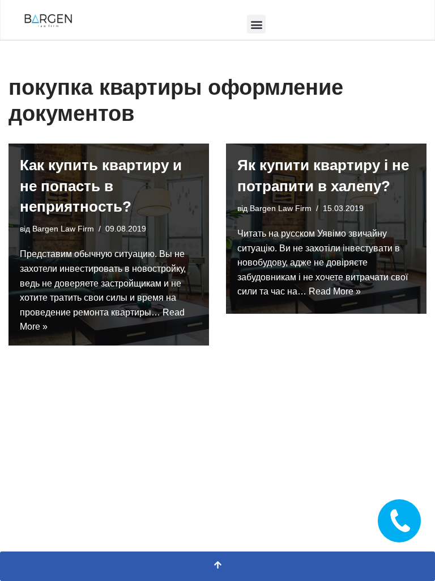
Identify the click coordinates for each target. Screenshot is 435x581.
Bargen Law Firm (63, 228)
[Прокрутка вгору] (217, 566)
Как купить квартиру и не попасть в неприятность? (101, 186)
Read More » (335, 291)
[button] (256, 24)
